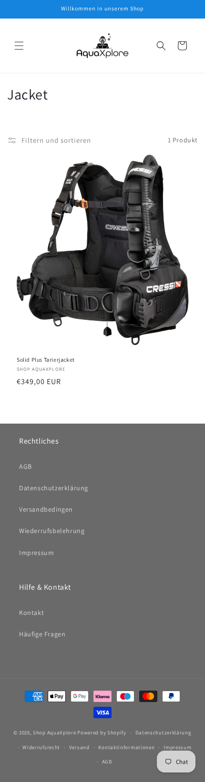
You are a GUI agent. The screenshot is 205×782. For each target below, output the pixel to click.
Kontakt (31, 612)
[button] (19, 45)
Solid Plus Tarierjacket (46, 359)
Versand (79, 747)
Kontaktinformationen (126, 747)
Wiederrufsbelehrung (51, 530)
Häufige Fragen (42, 634)
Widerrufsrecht (41, 747)
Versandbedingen (46, 509)
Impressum (36, 552)
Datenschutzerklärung (53, 488)
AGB (25, 466)
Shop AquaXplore (54, 732)
